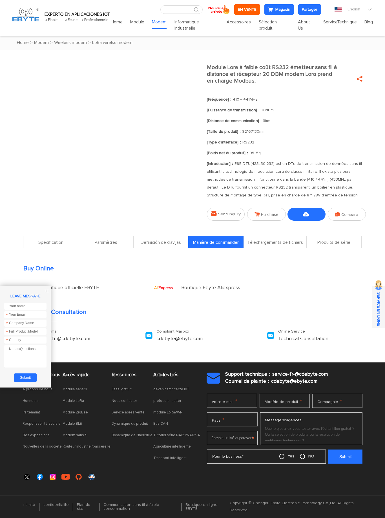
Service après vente (128, 412)
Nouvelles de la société (42, 446)
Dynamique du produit (130, 424)
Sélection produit (268, 25)
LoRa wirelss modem (112, 42)
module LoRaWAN (168, 412)
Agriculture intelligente (172, 446)
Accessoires (239, 22)
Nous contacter (124, 401)
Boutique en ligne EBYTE (201, 507)
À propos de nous (37, 389)
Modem (159, 22)
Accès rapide (76, 375)
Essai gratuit (122, 389)
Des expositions (36, 435)
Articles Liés (165, 375)
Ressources (124, 375)
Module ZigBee (75, 412)
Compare (346, 214)
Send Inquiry (226, 213)
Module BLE (72, 424)
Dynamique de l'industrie (132, 435)
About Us (304, 25)
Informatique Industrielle (186, 25)
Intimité (29, 505)
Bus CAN (160, 424)
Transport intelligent (170, 458)
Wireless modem (70, 42)
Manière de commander (216, 242)
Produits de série (333, 242)
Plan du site (83, 507)
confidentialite (56, 505)
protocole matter (167, 401)
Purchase (266, 214)
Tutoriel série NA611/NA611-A (176, 435)
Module (137, 22)
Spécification (50, 242)
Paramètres (106, 242)
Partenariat (31, 412)
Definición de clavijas (161, 242)
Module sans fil (75, 389)
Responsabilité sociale (42, 424)
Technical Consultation (303, 338)
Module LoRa (73, 401)
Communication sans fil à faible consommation (131, 507)
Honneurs (31, 401)
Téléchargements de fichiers (307, 216)
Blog (368, 22)
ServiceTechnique (340, 22)
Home (117, 22)
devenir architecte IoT (171, 389)
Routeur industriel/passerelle (86, 446)
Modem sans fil (75, 435)
